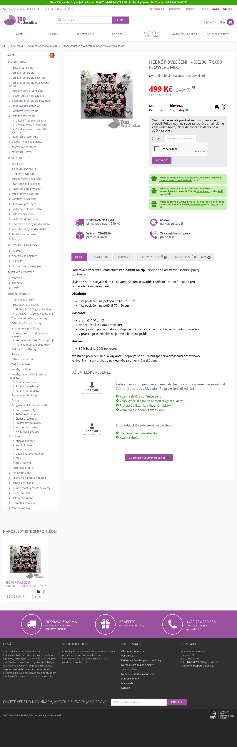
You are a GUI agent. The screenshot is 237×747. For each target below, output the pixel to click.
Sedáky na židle (21, 473)
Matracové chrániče (23, 147)
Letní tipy (17, 163)
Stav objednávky (130, 678)
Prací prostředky (25, 410)
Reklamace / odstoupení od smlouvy (141, 660)
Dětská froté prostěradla (30, 120)
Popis (79, 257)
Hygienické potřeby (27, 431)
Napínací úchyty (21, 152)
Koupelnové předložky (25, 328)
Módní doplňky (20, 508)
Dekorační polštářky (23, 349)
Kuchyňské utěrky (22, 299)
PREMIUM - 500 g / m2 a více (33, 309)
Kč (217, 8)
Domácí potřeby (217, 34)
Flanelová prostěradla (25, 106)
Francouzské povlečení (25, 183)
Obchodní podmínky (132, 651)
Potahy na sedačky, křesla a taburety (27, 376)
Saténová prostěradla (24, 111)
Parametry (100, 257)
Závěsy (15, 354)
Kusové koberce (25, 441)
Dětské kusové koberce (29, 453)
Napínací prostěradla (24, 136)
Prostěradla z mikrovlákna (27, 95)
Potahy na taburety (27, 390)
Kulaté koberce (24, 445)
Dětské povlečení (22, 214)
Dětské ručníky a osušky (26, 323)
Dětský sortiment (22, 498)
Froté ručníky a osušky (25, 304)
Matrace (16, 278)
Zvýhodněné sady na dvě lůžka (30, 224)
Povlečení (118, 34)
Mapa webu (127, 683)
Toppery (16, 283)
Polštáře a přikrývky (151, 34)
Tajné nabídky (157, 8)
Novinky (52, 34)
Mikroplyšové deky (23, 359)
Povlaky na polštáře (23, 234)
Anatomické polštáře (24, 256)
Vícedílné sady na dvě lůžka (28, 229)
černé (214, 204)
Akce (19, 34)
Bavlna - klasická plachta (26, 141)
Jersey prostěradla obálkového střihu (29, 84)
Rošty (15, 288)
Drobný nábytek (21, 462)
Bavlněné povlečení (23, 168)
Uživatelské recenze (192, 257)
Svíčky (15, 400)
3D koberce (22, 458)
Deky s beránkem (22, 364)
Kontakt (204, 8)
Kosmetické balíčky (23, 503)
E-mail (156, 138)
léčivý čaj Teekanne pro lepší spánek (190, 179)
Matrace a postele (185, 34)
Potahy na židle (21, 369)
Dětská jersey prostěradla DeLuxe (29, 130)
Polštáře (16, 251)
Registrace (174, 8)
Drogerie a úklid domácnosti (29, 405)
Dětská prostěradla (23, 116)
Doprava (123, 257)
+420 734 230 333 (16, 8)
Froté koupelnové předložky (32, 344)
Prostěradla (85, 34)
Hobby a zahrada (22, 483)
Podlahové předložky (24, 395)
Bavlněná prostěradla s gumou (30, 100)
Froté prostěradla (22, 67)
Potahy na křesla (25, 382)
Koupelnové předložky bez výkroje (30, 334)
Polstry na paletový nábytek (28, 478)
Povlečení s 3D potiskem (26, 209)
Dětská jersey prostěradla (31, 125)
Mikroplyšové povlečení (26, 178)
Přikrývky (17, 261)
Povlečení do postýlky (24, 219)
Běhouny (20, 449)
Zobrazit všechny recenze (148, 457)
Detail (37, 596)
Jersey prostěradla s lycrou (28, 77)
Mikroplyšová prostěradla (27, 90)
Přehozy (16, 239)
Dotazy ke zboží (152, 257)
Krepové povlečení (23, 173)
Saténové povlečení (23, 199)
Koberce (16, 436)
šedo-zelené (196, 204)
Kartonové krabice (22, 467)
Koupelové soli (20, 493)
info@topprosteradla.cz (201, 665)
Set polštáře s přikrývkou (26, 266)
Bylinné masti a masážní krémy (30, 488)
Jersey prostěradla (22, 72)
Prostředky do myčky (28, 423)
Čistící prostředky (26, 418)
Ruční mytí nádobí (26, 414)
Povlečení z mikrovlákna (26, 189)
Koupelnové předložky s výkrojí (34, 340)
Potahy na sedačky (26, 386)
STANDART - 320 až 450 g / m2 (34, 313)
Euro (229, 8)
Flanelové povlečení (23, 204)
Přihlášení (190, 8)
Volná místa (127, 655)
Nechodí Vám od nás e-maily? (137, 664)
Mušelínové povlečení (25, 194)
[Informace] (44, 596)
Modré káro (203, 191)
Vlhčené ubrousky (26, 427)
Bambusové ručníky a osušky (29, 318)
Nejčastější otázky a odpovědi (137, 674)
